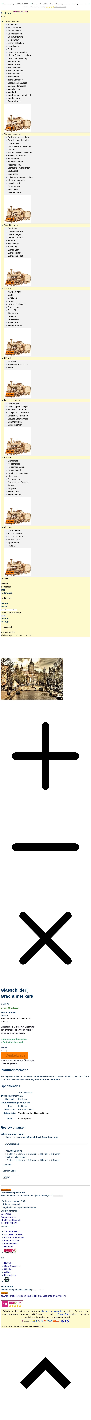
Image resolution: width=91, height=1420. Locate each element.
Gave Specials (25, 1118)
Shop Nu (10, 128)
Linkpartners (10, 1275)
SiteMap (8, 1269)
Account (4, 583)
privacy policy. (59, 1296)
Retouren (8, 1246)
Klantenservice (11, 1243)
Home (7, 640)
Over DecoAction (12, 1266)
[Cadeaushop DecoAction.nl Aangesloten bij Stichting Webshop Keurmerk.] (20, 13)
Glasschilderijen (41, 1113)
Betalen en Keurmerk (14, 1237)
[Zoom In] (45, 800)
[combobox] (9, 610)
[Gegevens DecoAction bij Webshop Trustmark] (10, 1252)
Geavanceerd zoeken (11, 612)
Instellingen (6, 587)
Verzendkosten (11, 1231)
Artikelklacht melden (13, 1234)
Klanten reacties (11, 1240)
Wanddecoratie (25, 1113)
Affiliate (7, 1272)
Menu (3, 16)
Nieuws (7, 1263)
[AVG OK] (7, 1281)
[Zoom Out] (45, 891)
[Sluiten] (45, 982)
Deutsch (8, 598)
